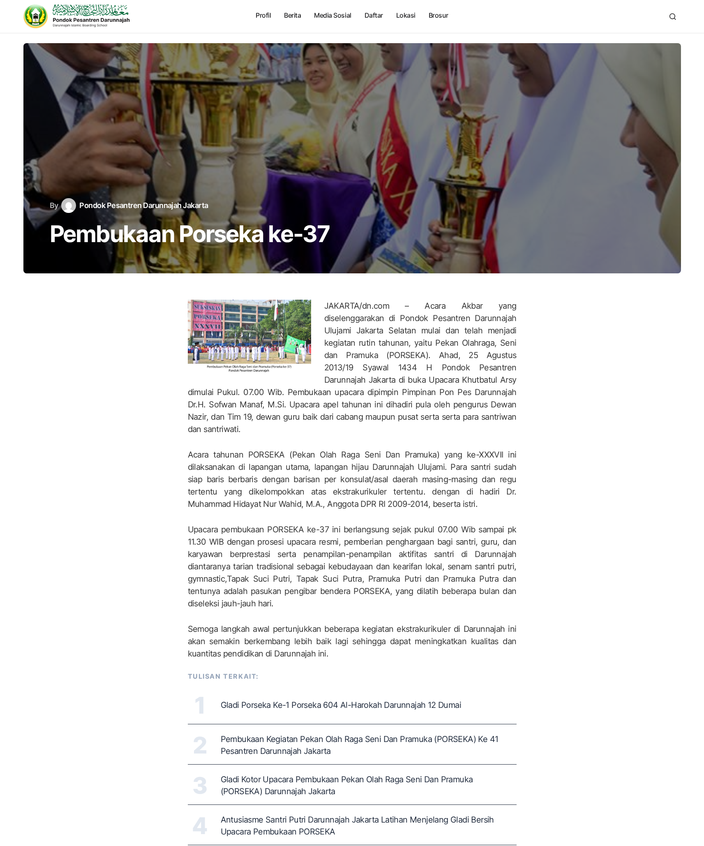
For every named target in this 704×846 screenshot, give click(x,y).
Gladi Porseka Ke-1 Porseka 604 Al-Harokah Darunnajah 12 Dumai (341, 705)
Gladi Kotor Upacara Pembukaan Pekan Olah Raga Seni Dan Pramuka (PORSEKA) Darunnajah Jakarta (347, 785)
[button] (673, 16)
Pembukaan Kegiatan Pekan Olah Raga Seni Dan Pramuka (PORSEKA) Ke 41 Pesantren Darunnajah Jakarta (360, 745)
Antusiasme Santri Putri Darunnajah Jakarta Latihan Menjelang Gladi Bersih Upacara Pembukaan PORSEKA (357, 826)
